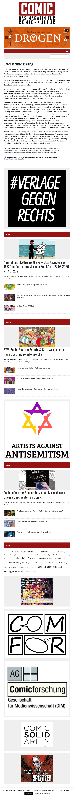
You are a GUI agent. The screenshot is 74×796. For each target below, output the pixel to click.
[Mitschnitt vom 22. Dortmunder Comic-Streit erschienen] (9, 536)
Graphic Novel (25, 558)
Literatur (13, 562)
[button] (37, 37)
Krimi (63, 559)
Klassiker (57, 558)
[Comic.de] (37, 13)
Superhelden (18, 571)
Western (34, 572)
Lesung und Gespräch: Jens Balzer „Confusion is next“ (33, 521)
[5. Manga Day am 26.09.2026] (9, 310)
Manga (19, 563)
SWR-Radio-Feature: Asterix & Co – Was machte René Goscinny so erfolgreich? (34, 352)
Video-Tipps (9, 465)
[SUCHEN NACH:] (59, 56)
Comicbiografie (63, 552)
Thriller (27, 572)
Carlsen (43, 551)
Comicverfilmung (9, 555)
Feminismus (63, 555)
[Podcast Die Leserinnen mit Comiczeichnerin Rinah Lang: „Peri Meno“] (9, 393)
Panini (52, 562)
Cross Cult (19, 555)
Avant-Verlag (27, 551)
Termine (8, 234)
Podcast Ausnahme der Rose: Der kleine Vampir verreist (33, 368)
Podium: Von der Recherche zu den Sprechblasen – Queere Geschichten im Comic (36, 495)
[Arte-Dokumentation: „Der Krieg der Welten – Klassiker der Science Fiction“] (9, 515)
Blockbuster (36, 552)
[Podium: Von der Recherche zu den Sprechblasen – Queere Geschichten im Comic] (37, 488)
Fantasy (56, 555)
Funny (68, 555)
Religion (5, 567)
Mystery (29, 563)
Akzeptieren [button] (29, 793)
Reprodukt (13, 566)
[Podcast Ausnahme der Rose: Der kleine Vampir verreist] (9, 372)
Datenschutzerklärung (42, 793)
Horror (42, 558)
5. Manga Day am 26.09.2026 (25, 306)
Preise (64, 563)
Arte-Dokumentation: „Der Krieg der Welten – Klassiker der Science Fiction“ (40, 511)
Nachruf (34, 563)
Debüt (29, 555)
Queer (67, 563)
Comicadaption (52, 552)
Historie (36, 559)
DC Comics (25, 555)
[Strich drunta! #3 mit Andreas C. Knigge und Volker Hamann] (9, 382)
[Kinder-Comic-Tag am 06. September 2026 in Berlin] (9, 289)
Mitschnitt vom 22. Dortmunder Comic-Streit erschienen (34, 532)
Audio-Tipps (9, 322)
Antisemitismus (8, 552)
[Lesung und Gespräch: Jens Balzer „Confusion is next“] (9, 525)
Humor (49, 558)
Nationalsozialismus (42, 563)
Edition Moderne (42, 555)
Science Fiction (44, 566)
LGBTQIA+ (6, 563)
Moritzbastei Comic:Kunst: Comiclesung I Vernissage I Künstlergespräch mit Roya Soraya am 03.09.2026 (43, 296)
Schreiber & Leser (31, 567)
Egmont (50, 555)
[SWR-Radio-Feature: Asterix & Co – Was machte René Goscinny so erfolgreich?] (37, 346)
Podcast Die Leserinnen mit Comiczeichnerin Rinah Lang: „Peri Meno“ (37, 389)
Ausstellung (16, 552)
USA (31, 571)
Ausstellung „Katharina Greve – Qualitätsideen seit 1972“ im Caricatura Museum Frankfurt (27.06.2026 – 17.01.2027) (36, 266)
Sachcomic (22, 567)
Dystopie (34, 555)
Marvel (24, 563)
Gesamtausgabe (10, 559)
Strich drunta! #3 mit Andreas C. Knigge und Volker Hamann (35, 378)
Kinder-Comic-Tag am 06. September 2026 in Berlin (32, 285)
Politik (59, 562)
